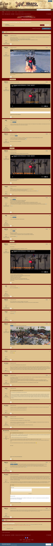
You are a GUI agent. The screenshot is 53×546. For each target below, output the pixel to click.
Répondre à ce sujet (46, 28)
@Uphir (16, 135)
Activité (8, 9)
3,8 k (6, 395)
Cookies (32, 539)
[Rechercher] (50, 9)
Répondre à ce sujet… (10, 528)
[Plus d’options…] (49, 35)
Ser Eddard (6, 363)
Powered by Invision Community (26, 541)
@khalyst (12, 325)
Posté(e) (13, 35)
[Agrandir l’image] (30, 335)
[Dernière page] (8, 32)
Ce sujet (47, 9)
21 (6, 42)
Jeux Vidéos (12, 25)
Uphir (6, 120)
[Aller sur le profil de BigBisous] (4, 25)
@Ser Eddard (15, 464)
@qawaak (14, 199)
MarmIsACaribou (6, 430)
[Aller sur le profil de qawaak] (6, 189)
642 (6, 437)
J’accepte (48, 544)
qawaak (6, 186)
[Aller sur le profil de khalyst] (6, 314)
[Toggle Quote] (11, 390)
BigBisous (7, 24)
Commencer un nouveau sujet (36, 28)
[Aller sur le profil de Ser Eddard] (6, 366)
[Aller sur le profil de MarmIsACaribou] (6, 433)
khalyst (6, 311)
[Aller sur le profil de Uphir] (6, 123)
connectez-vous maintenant (29, 524)
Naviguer (4, 9)
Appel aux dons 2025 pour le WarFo (26, 19)
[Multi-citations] (10, 44)
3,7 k (6, 370)
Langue (21, 539)
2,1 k (6, 127)
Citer (12, 130)
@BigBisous (14, 217)
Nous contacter (28, 539)
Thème (24, 539)
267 (6, 193)
